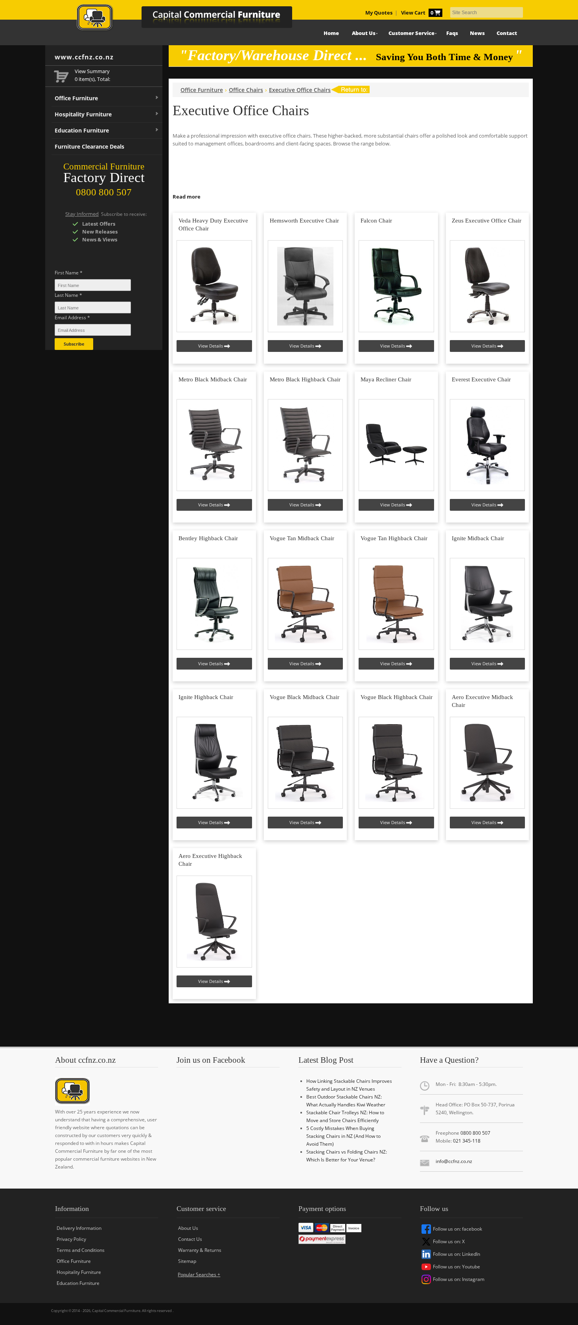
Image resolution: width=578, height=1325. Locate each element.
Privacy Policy (71, 1239)
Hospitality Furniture (83, 114)
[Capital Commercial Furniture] (192, 19)
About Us (364, 33)
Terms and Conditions (81, 1250)
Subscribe (74, 344)
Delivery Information (79, 1228)
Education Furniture (82, 130)
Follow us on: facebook (457, 1229)
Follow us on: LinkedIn (456, 1254)
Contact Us (190, 1239)
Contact (507, 33)
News (477, 33)
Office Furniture (76, 98)
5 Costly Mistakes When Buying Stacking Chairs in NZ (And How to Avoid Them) (343, 1136)
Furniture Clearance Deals (89, 146)
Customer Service (411, 33)
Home (331, 33)
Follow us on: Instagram (458, 1279)
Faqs (452, 33)
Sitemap (187, 1261)
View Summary (92, 71)
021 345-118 (466, 1140)
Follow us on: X (449, 1241)
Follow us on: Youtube (456, 1266)
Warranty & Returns (199, 1250)
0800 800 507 (475, 1133)
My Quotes (378, 12)
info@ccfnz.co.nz (454, 1161)
